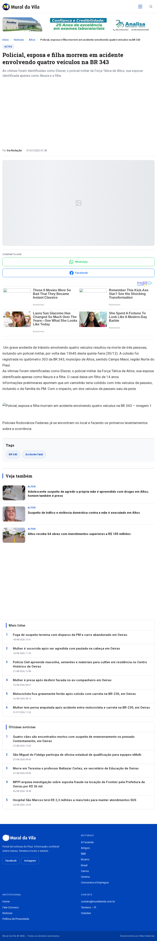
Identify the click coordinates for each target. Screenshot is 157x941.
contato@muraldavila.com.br (98, 901)
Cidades (86, 913)
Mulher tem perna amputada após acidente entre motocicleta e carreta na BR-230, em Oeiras (81, 707)
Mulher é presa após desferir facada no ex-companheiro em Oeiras (62, 680)
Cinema (85, 876)
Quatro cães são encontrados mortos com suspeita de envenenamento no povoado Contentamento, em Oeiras (74, 739)
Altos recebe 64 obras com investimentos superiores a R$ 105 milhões (79, 534)
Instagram (30, 860)
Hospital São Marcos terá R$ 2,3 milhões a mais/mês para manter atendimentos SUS (74, 800)
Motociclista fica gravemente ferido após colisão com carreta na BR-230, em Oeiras (74, 694)
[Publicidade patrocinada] (78, 24)
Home (6, 901)
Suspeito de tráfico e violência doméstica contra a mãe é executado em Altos (84, 513)
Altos (32, 39)
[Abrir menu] (140, 6)
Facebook (11, 860)
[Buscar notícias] (151, 6)
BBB (83, 853)
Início (5, 39)
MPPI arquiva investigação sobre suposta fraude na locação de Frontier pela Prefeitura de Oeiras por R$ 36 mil (79, 784)
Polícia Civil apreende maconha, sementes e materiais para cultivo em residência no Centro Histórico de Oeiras (80, 664)
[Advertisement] (78, 111)
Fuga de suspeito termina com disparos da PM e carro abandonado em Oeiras (70, 635)
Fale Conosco (10, 907)
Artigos (85, 847)
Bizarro (85, 859)
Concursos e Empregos (95, 882)
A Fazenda (87, 842)
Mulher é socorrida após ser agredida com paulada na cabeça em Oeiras (66, 648)
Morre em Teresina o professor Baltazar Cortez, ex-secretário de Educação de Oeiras (76, 768)
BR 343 (13, 454)
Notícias (19, 39)
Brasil (84, 865)
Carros (85, 871)
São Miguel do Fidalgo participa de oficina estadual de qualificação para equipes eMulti (77, 755)
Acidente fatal (34, 454)
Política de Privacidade (15, 918)
